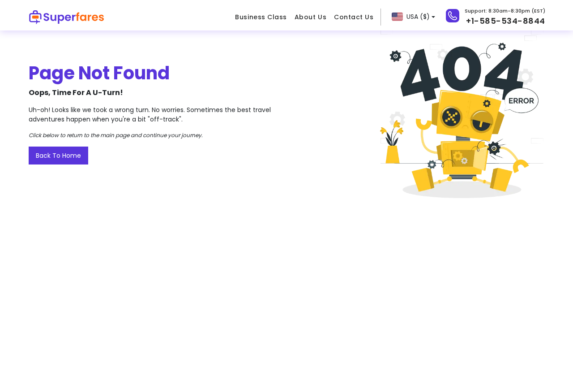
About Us (310, 17)
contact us (353, 17)
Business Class (260, 17)
